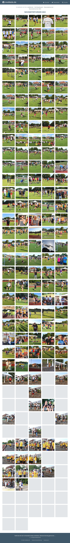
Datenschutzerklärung (37, 540)
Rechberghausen (38, 7)
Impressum (46, 540)
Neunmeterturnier (48, 7)
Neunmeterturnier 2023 (35, 9)
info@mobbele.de (36, 537)
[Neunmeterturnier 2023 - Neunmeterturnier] (8, 21)
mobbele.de (10, 2)
